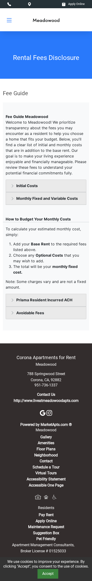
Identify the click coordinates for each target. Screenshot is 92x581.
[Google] (43, 412)
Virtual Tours (46, 473)
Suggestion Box (46, 533)
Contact (46, 461)
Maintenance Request (46, 527)
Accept (48, 573)
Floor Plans (46, 449)
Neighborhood (46, 455)
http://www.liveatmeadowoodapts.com (46, 400)
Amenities (46, 443)
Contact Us (46, 394)
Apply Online (76, 4)
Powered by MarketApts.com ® (46, 424)
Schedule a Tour (46, 467)
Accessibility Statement (46, 479)
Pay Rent (46, 515)
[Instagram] (49, 412)
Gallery (46, 437)
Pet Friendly (46, 539)
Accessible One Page (46, 485)
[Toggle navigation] (9, 20)
